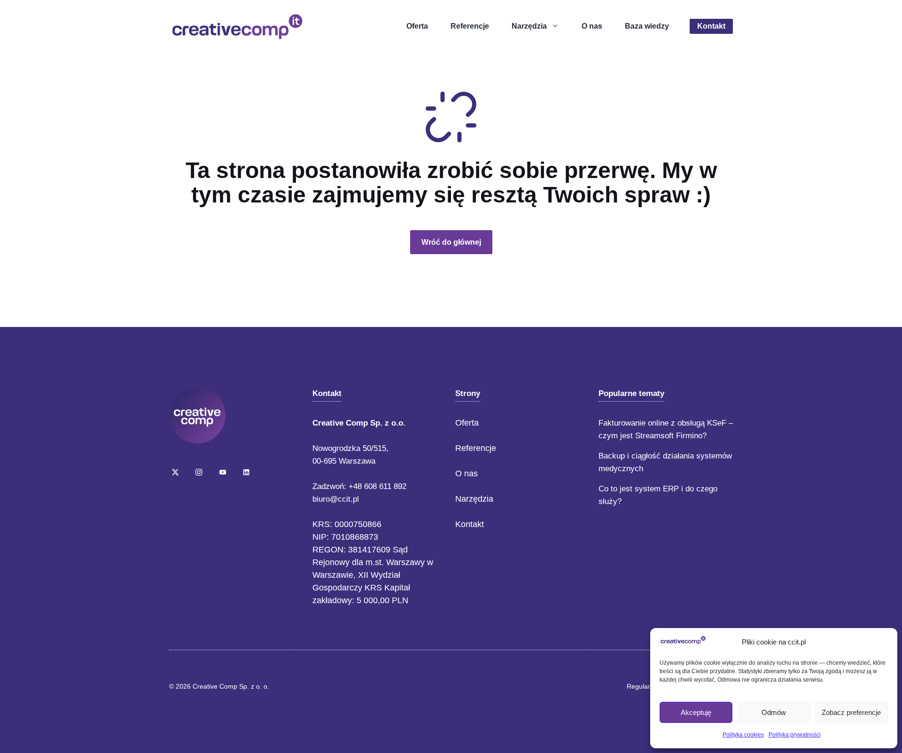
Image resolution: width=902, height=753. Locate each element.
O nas (592, 26)
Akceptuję (696, 712)
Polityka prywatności (795, 734)
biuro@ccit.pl (335, 499)
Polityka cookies (743, 734)
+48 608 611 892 (377, 486)
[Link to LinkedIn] (246, 472)
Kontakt (711, 26)
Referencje (470, 26)
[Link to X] (175, 472)
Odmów (774, 712)
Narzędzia (529, 26)
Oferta (417, 26)
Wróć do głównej (451, 242)
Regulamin (643, 686)
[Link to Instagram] (199, 472)
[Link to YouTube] (223, 472)
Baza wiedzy (647, 26)
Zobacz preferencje (851, 712)
